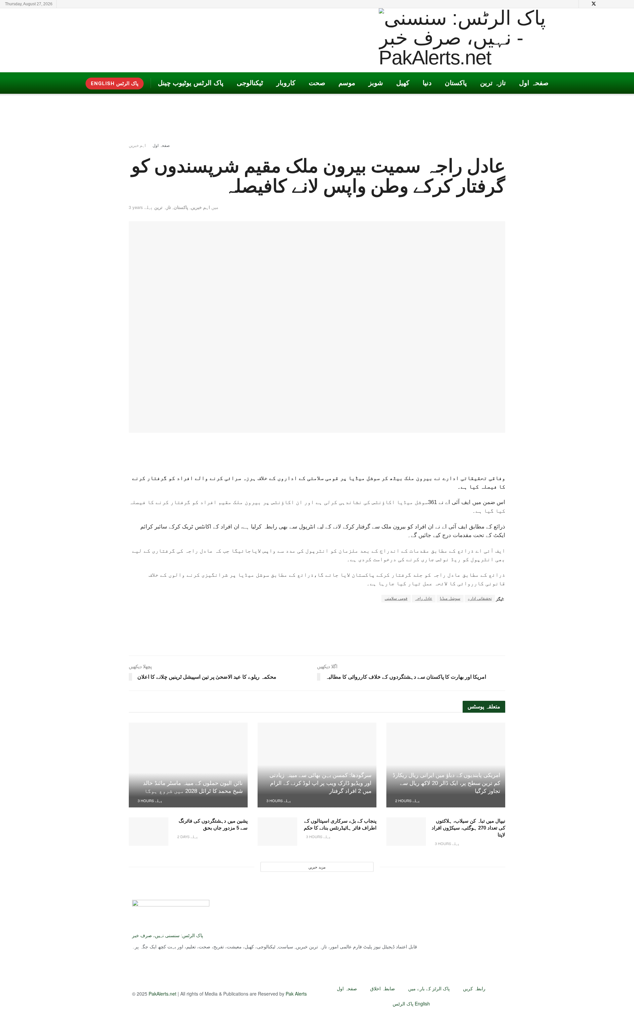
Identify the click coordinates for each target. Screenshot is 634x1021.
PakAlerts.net (162, 993)
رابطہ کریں (474, 988)
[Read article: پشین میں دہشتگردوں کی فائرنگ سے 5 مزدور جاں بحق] (148, 831)
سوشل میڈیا (450, 598)
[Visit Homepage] (473, 40)
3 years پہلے (140, 207)
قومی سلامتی (396, 598)
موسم (346, 82)
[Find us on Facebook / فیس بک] (619, 4)
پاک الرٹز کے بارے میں (429, 988)
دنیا (427, 82)
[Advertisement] (197, 39)
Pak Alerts (296, 993)
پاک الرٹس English (411, 1003)
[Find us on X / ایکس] (593, 4)
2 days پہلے (186, 836)
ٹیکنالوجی (250, 82)
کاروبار (286, 82)
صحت (317, 82)
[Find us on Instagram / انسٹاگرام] (611, 4)
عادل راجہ (423, 598)
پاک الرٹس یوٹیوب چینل (191, 82)
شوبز (376, 82)
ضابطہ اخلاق (382, 988)
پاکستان (456, 82)
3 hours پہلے (278, 800)
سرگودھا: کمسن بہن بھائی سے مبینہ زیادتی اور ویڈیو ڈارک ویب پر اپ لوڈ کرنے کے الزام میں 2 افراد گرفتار (320, 783)
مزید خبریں (317, 866)
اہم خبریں (137, 145)
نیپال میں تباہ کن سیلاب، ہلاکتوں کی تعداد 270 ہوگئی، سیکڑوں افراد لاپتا (468, 827)
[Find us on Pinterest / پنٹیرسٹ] (602, 4)
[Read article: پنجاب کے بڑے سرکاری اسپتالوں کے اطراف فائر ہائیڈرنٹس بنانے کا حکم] (277, 831)
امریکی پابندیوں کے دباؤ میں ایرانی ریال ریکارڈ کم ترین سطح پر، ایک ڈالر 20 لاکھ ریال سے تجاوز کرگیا (446, 783)
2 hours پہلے (406, 800)
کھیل (402, 82)
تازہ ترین (493, 82)
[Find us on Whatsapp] (627, 4)
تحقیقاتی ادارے (480, 598)
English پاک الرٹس (114, 83)
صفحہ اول (533, 82)
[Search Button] (572, 4)
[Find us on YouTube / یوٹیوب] (585, 4)
